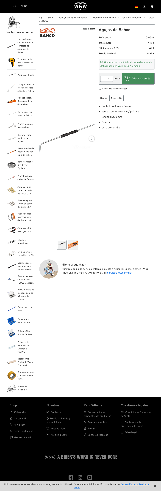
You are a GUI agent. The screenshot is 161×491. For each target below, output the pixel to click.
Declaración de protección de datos (132, 424)
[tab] (104, 98)
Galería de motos (95, 422)
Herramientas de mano (104, 17)
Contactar (54, 412)
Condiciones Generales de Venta (136, 414)
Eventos (90, 428)
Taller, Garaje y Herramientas (73, 17)
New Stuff (17, 425)
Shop (24, 6)
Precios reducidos (21, 431)
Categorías (18, 412)
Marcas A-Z (18, 418)
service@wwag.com (118, 272)
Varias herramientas (131, 17)
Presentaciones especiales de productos (97, 414)
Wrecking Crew (57, 435)
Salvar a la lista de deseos (114, 89)
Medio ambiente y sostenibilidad (58, 420)
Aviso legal (129, 432)
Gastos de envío (21, 437)
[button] (91, 138)
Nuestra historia (57, 428)
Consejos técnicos (96, 435)
